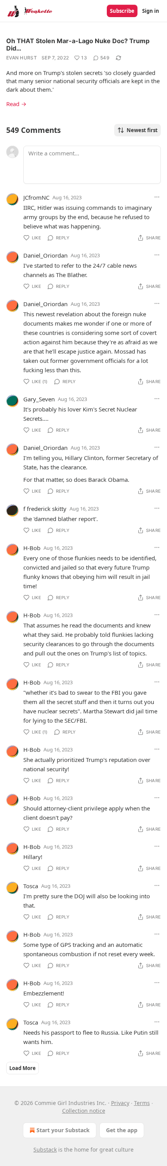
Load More (22, 1068)
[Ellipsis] (157, 197)
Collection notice (83, 1110)
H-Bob (31, 548)
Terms (142, 1103)
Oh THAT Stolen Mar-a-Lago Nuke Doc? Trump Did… (78, 44)
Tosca (30, 886)
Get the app (121, 1130)
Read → (16, 104)
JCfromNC (36, 197)
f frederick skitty (44, 508)
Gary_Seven (39, 399)
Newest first (142, 130)
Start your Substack (63, 1130)
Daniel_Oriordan (45, 255)
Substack (45, 1149)
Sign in (150, 10)
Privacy (120, 1103)
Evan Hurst (21, 58)
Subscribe (122, 10)
